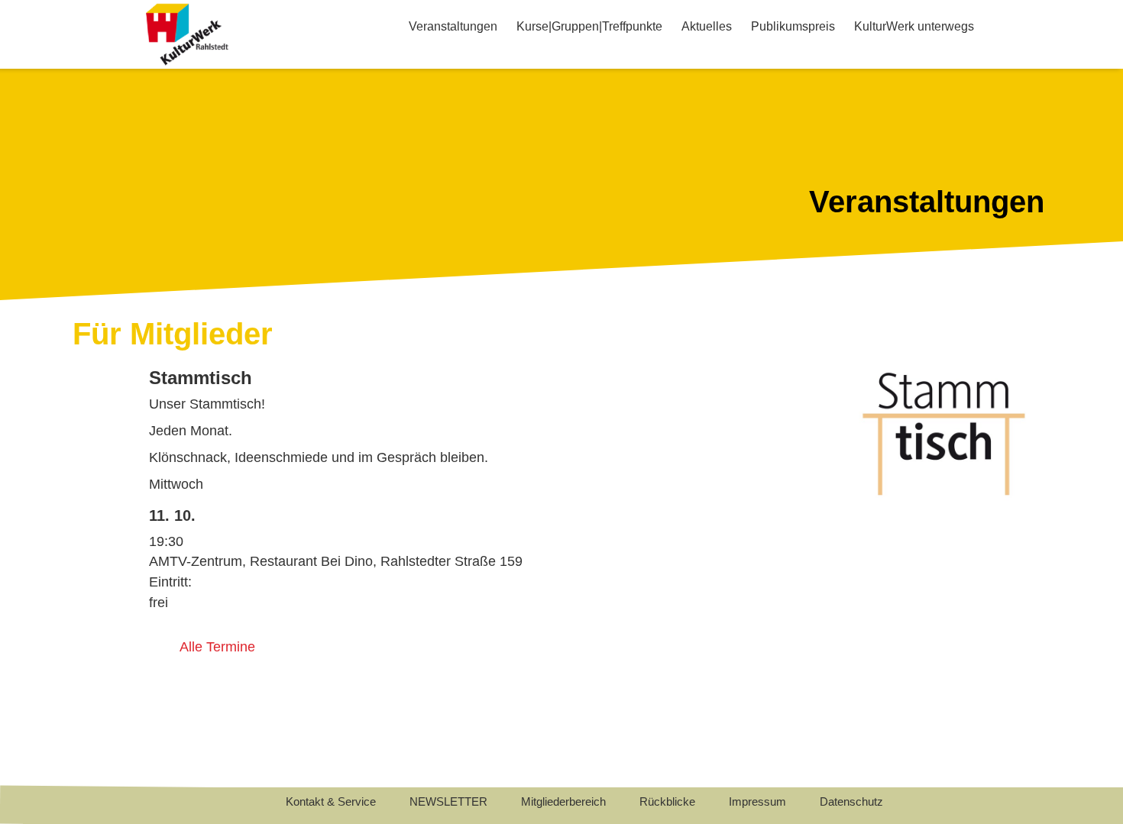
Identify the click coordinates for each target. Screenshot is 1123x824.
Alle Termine (217, 646)
